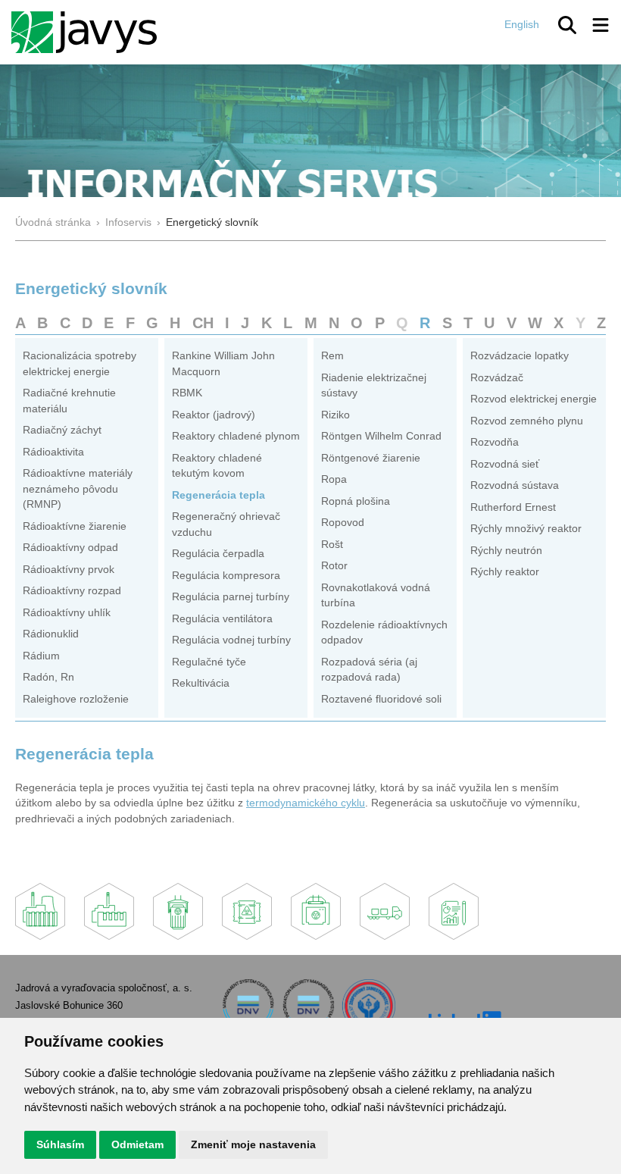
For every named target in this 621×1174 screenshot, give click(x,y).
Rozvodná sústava (514, 485)
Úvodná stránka (53, 222)
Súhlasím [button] (60, 1144)
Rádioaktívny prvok (68, 569)
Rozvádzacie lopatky (519, 356)
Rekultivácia (200, 683)
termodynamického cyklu (305, 803)
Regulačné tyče (209, 662)
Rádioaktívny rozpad (72, 590)
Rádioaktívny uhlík (67, 612)
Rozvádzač (496, 378)
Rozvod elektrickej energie (533, 399)
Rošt (332, 544)
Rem (332, 356)
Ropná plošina (355, 501)
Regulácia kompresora (226, 575)
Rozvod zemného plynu (526, 421)
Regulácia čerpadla (218, 553)
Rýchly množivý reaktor (526, 528)
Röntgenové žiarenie (370, 458)
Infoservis (128, 222)
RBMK (187, 393)
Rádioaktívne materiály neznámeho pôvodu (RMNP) (78, 489)
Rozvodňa (494, 442)
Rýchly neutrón (506, 550)
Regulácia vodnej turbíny (231, 640)
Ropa (334, 479)
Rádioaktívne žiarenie (74, 526)
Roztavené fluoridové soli (381, 699)
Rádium (41, 656)
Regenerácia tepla (218, 495)
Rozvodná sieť (504, 464)
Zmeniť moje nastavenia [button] (253, 1144)
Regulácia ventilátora (222, 619)
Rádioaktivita (53, 452)
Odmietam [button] (137, 1144)
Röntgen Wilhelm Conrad (381, 436)
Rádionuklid (51, 634)
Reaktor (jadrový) (213, 415)
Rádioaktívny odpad (70, 547)
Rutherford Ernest (513, 507)
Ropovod (342, 522)
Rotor (334, 565)
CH (203, 323)
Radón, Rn (48, 677)
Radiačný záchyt (62, 430)
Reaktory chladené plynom (236, 436)
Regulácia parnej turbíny (230, 597)
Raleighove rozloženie (76, 699)
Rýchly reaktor (504, 572)
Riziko (335, 415)
